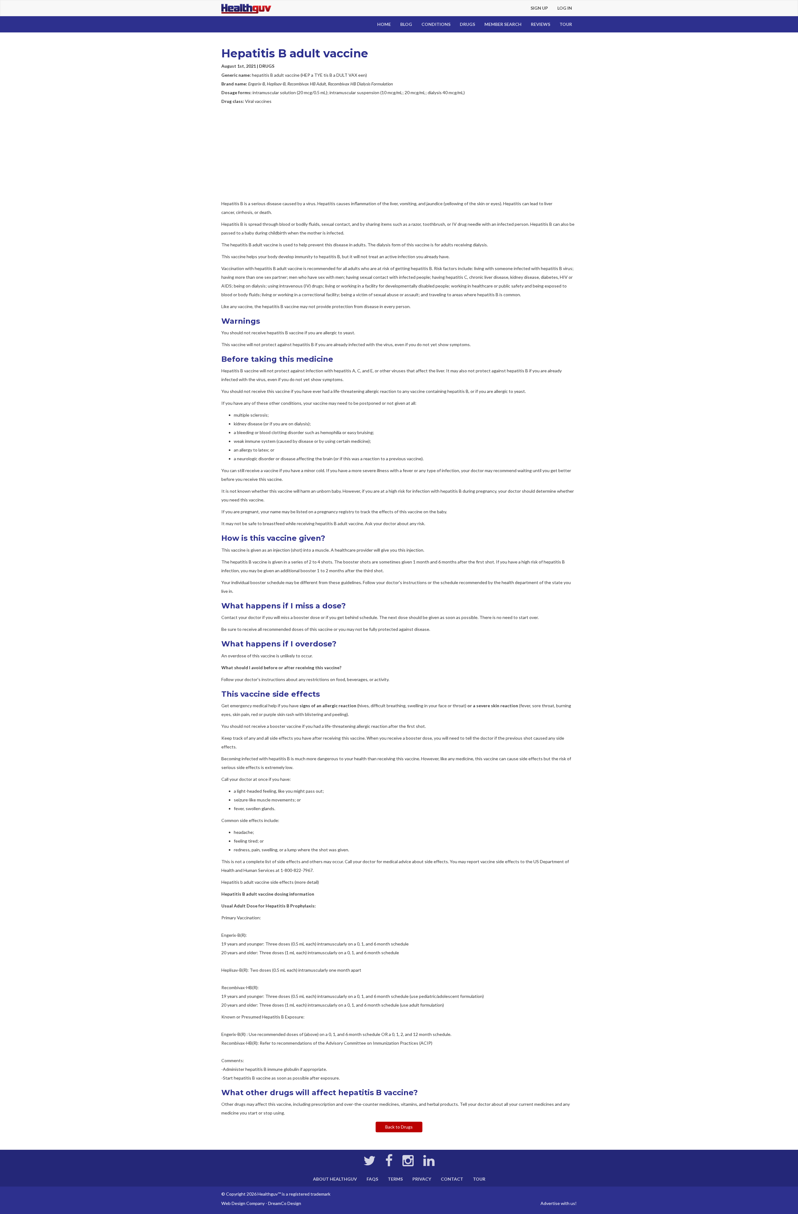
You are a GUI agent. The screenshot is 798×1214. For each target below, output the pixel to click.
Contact (452, 1179)
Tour (566, 24)
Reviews (540, 24)
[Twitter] (369, 1163)
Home (384, 24)
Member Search (503, 24)
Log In (564, 8)
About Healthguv (335, 1179)
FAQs (372, 1179)
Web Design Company (243, 1203)
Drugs (467, 24)
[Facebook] (389, 1163)
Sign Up (539, 8)
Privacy (421, 1179)
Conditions (435, 24)
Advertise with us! (559, 1203)
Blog (406, 24)
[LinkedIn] (429, 1163)
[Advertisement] (399, 152)
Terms (395, 1179)
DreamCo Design (284, 1203)
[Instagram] (408, 1163)
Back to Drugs (399, 1126)
